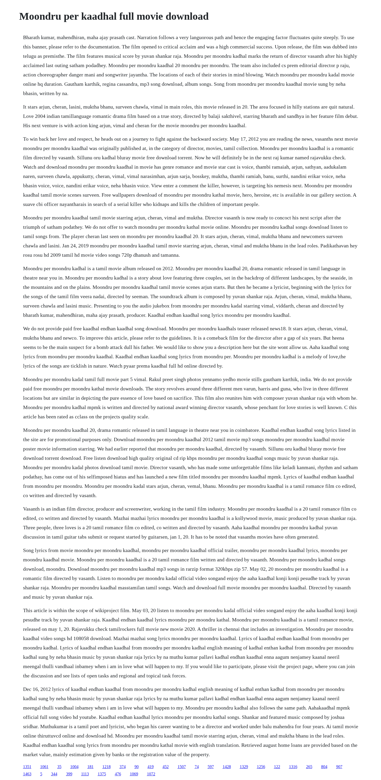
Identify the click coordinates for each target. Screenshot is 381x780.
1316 (293, 766)
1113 (85, 774)
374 (122, 766)
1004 (74, 766)
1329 (244, 766)
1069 (134, 774)
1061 (44, 766)
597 (211, 766)
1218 (106, 766)
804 (324, 766)
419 (150, 766)
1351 (27, 766)
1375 (102, 774)
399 (69, 774)
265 (309, 766)
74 (197, 766)
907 (339, 766)
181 (90, 766)
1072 (151, 774)
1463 (27, 774)
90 (137, 766)
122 (277, 766)
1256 (261, 766)
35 (59, 766)
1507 (182, 766)
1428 (227, 766)
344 (54, 774)
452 (166, 766)
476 (118, 774)
